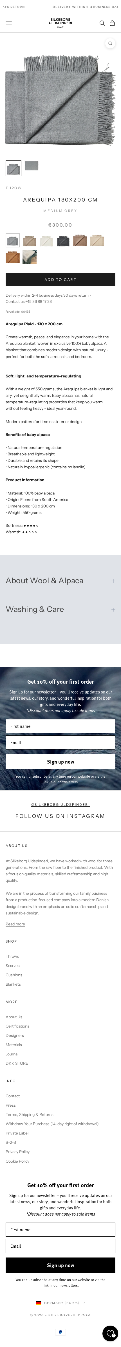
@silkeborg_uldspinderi (60, 804)
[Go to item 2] (31, 165)
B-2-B (11, 1142)
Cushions (14, 974)
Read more (15, 924)
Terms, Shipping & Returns (29, 1114)
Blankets (13, 984)
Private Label (17, 1133)
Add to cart (60, 279)
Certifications (17, 1026)
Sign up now (60, 761)
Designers (15, 1035)
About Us (14, 1016)
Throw (14, 188)
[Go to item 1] (13, 168)
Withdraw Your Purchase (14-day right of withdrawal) (52, 1123)
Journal (12, 1054)
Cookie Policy (17, 1161)
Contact (13, 1095)
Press (11, 1105)
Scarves (13, 965)
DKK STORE (17, 1063)
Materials (14, 1044)
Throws (12, 956)
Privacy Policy (18, 1151)
